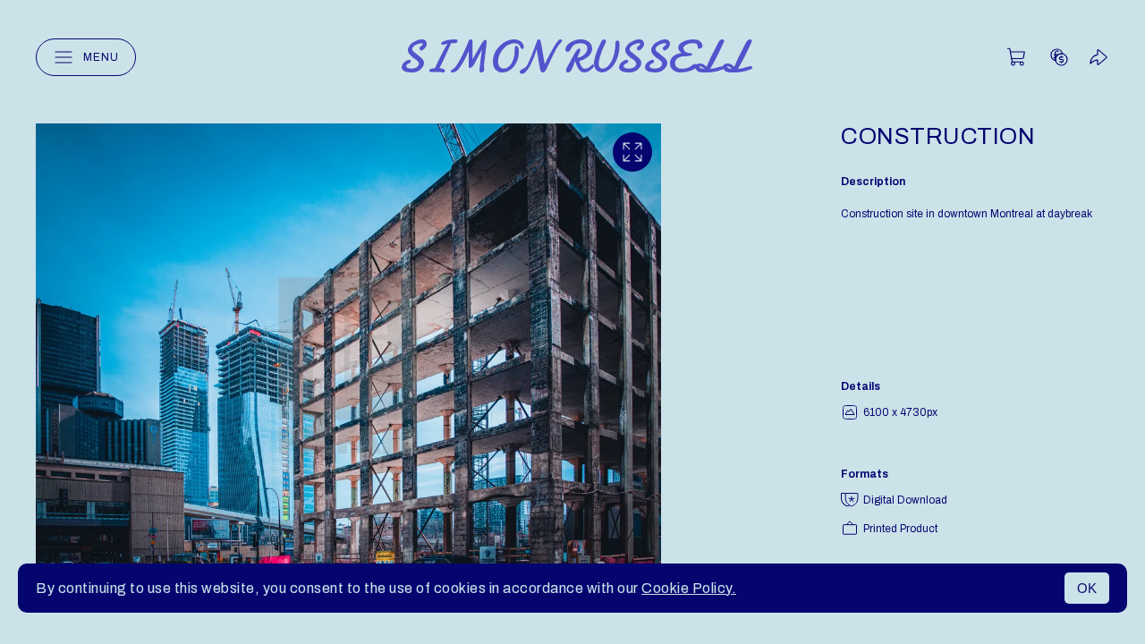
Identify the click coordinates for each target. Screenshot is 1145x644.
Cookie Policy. (688, 588)
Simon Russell (573, 57)
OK (1087, 588)
